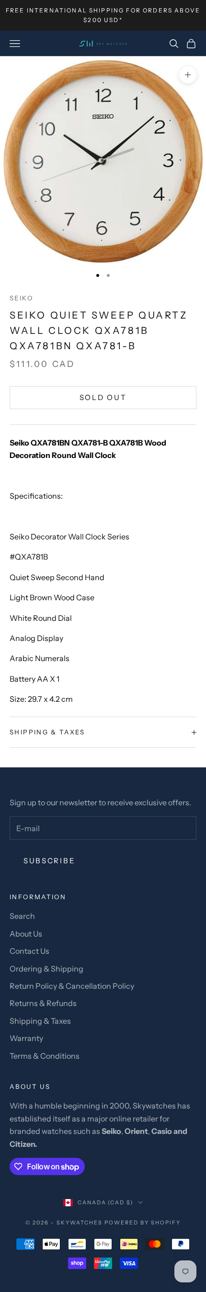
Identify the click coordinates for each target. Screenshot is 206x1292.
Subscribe (49, 860)
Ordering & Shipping (46, 968)
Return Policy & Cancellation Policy (72, 986)
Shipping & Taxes (40, 1021)
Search (22, 916)
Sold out (103, 397)
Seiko (21, 298)
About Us (26, 933)
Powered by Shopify (142, 1222)
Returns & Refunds (43, 1003)
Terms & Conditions (45, 1056)
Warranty (26, 1038)
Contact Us (29, 951)
